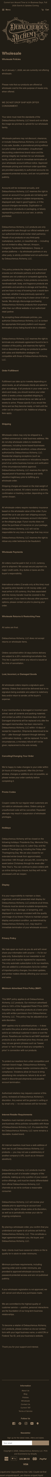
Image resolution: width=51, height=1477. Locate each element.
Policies (25, 1397)
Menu (8, 9)
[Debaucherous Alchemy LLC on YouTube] (31, 1424)
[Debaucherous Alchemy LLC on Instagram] (25, 1424)
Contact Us (25, 1404)
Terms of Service (25, 1411)
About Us (25, 1390)
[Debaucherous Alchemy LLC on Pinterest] (19, 1424)
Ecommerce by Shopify (27, 1453)
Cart (47, 9)
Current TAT (25, 1407)
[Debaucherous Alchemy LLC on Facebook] (13, 1424)
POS (45, 1450)
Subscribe (40, 1442)
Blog (25, 1394)
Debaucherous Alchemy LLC (31, 1450)
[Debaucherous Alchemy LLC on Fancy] (38, 1424)
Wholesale (25, 1400)
